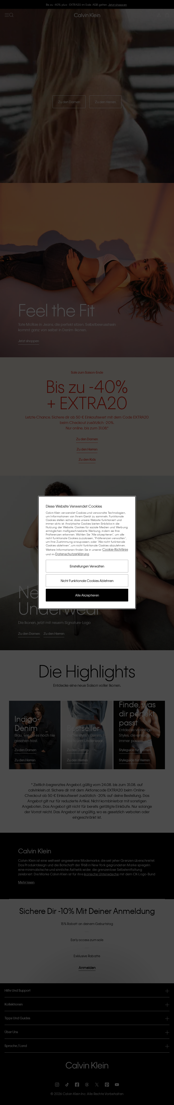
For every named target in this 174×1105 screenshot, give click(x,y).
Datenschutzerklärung (72, 554)
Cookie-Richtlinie (115, 549)
